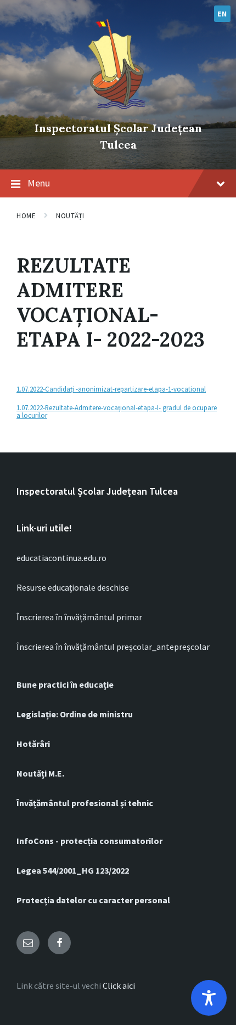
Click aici (119, 985)
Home (26, 215)
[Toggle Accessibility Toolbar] (209, 998)
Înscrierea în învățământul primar (79, 616)
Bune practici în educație (65, 684)
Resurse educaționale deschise (72, 587)
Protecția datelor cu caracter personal (93, 899)
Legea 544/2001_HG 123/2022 (72, 870)
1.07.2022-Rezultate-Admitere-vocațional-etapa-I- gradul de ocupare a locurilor (116, 411)
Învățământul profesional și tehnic (84, 802)
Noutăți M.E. (40, 773)
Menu (38, 183)
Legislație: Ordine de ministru (74, 714)
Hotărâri (33, 743)
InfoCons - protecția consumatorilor (89, 840)
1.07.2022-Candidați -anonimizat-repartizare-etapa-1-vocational (111, 388)
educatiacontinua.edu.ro (61, 557)
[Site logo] (118, 109)
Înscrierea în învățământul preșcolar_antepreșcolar (113, 646)
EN (222, 14)
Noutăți (70, 215)
